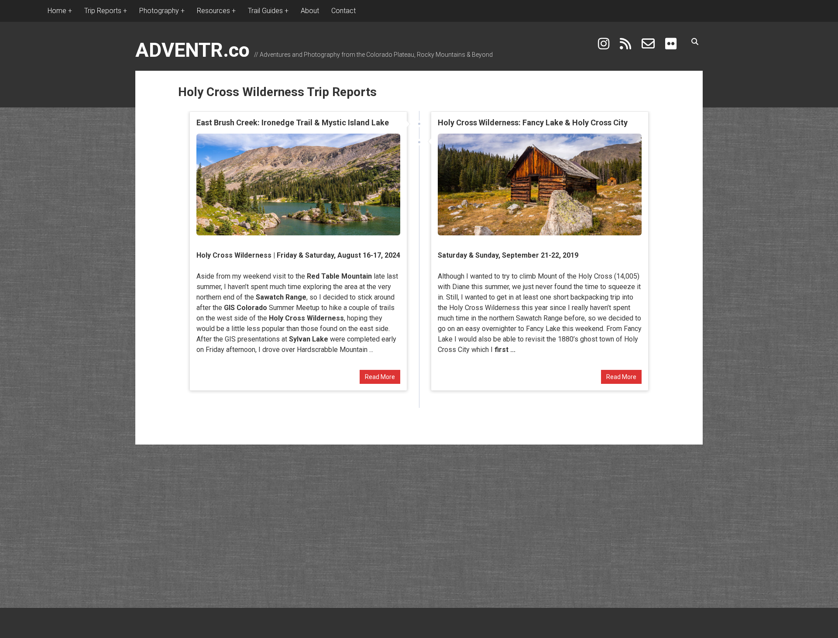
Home (57, 11)
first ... (505, 349)
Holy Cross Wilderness (233, 255)
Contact (343, 11)
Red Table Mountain (339, 276)
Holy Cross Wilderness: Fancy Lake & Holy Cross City (533, 122)
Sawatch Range (281, 297)
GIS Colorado (245, 307)
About (310, 11)
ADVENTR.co (192, 50)
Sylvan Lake (308, 339)
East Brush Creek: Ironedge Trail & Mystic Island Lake (292, 122)
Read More (380, 376)
